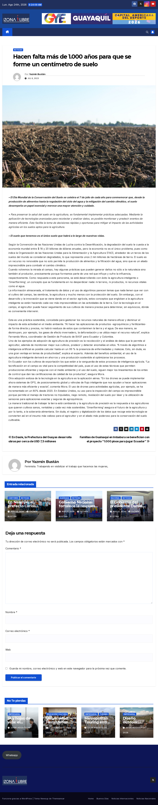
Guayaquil (64, 498)
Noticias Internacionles (123, 798)
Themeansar (58, 798)
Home (91, 798)
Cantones (13, 498)
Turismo (104, 714)
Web (8, 649)
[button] (147, 32)
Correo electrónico (17, 631)
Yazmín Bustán (37, 74)
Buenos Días (103, 798)
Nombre (11, 612)
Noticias (18, 50)
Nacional (115, 498)
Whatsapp (12, 755)
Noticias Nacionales (146, 798)
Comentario (13, 548)
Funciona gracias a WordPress (17, 798)
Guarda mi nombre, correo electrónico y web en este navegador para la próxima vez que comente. (67, 668)
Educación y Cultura (57, 714)
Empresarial (14, 714)
